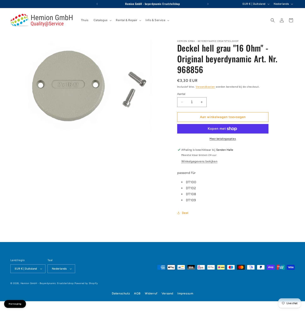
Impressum (185, 293)
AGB (137, 293)
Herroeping (15, 303)
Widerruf (151, 293)
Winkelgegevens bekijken (199, 161)
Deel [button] (185, 213)
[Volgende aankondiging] (207, 4)
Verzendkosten (205, 86)
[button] (102, 20)
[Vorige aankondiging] (97, 4)
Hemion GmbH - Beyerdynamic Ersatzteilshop (47, 283)
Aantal (181, 93)
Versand (167, 293)
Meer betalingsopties (223, 138)
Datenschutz (121, 293)
